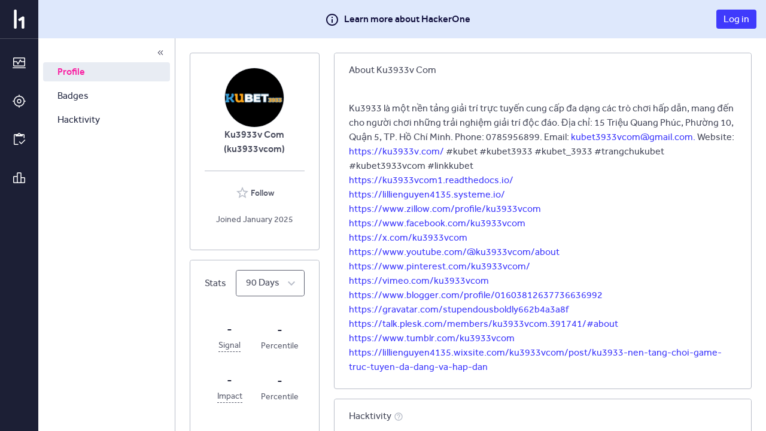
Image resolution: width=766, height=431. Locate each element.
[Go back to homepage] (19, 19)
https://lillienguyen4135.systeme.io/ (427, 194)
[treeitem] (106, 71)
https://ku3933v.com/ (396, 151)
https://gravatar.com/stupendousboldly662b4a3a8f (459, 309)
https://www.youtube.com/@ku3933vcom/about (454, 251)
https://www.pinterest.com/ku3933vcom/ (439, 266)
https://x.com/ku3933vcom (408, 237)
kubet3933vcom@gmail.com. (633, 136)
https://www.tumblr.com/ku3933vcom (432, 338)
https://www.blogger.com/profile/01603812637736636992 (476, 295)
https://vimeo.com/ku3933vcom (419, 280)
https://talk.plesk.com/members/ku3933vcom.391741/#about (483, 323)
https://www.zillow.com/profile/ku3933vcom (445, 208)
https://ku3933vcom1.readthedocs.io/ (431, 180)
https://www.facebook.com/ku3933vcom (437, 223)
